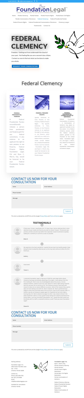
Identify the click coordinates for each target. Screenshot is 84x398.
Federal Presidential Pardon (58, 19)
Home (14, 15)
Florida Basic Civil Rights (63, 15)
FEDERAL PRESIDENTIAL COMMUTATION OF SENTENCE (67, 115)
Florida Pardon (34, 15)
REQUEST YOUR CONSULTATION (25, 66)
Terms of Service (54, 216)
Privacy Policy (43, 216)
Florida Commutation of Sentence (26, 19)
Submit (68, 211)
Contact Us (47, 25)
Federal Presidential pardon (17, 114)
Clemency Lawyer (64, 22)
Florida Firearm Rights (47, 15)
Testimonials (37, 25)
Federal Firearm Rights (20, 22)
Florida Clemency (23, 15)
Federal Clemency (43, 19)
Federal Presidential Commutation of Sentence (43, 22)
